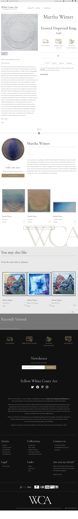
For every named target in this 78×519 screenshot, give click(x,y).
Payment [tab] (61, 63)
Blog (29, 470)
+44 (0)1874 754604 (13, 1)
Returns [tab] (54, 63)
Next (73, 312)
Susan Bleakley (6, 449)
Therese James (6, 452)
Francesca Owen (6, 447)
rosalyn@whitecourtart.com (61, 447)
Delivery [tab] (47, 63)
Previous (71, 312)
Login (61, 508)
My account (31, 468)
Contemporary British (34, 452)
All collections (31, 445)
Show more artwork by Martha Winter (39, 227)
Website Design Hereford (72, 508)
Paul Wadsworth (6, 454)
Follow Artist (13, 175)
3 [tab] (66, 312)
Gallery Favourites (33, 449)
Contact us (57, 450)
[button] (36, 16)
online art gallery (27, 398)
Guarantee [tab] (69, 63)
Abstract (24, 262)
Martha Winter (58, 17)
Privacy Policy (6, 466)
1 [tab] (62, 312)
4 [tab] (69, 312)
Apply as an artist (57, 474)
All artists (4, 445)
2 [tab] (64, 312)
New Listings (31, 447)
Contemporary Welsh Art (35, 454)
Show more (44, 74)
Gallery (30, 466)
